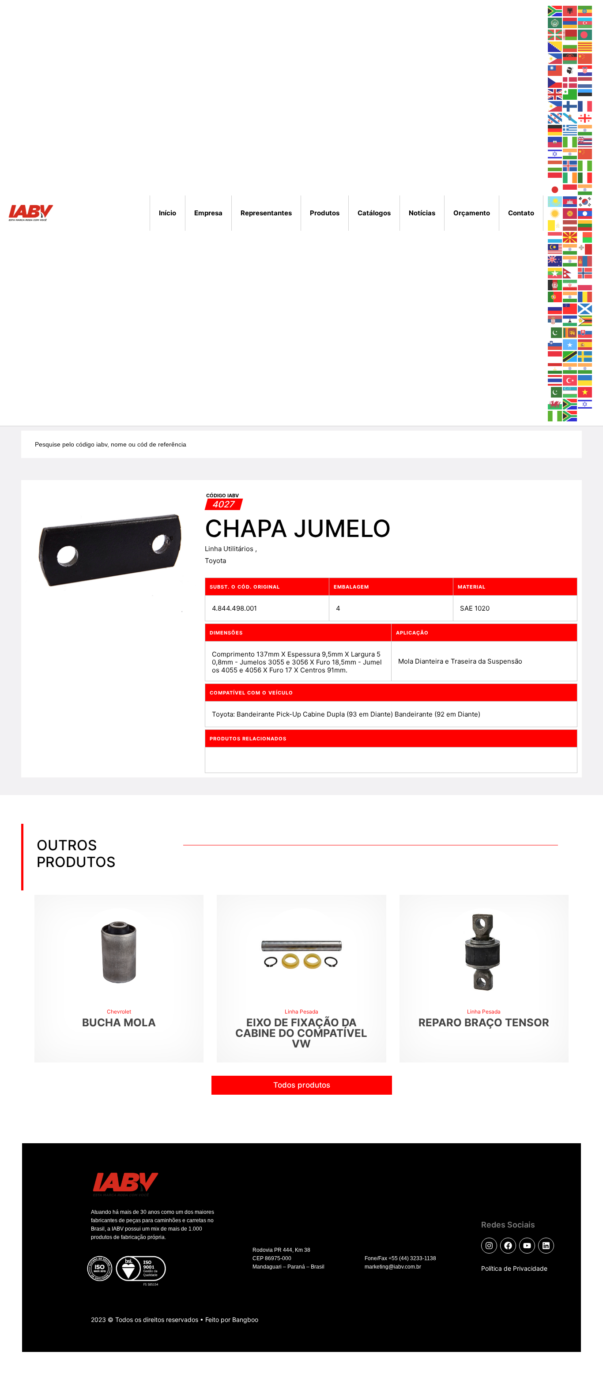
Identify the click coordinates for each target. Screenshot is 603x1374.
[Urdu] (555, 391)
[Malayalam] (570, 248)
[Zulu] (570, 415)
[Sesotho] (570, 320)
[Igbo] (585, 165)
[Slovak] (585, 332)
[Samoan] (570, 308)
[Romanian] (585, 296)
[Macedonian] (570, 237)
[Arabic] (555, 22)
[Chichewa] (570, 58)
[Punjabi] (570, 296)
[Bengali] (585, 34)
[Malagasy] (585, 237)
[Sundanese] (555, 356)
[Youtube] (527, 1246)
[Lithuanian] (585, 225)
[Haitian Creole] (555, 141)
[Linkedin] (546, 1246)
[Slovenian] (555, 344)
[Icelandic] (570, 165)
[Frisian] (555, 117)
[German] (555, 129)
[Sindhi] (555, 332)
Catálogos (374, 213)
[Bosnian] (555, 46)
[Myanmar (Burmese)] (555, 272)
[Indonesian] (555, 177)
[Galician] (570, 117)
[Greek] (570, 129)
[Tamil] (570, 368)
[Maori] (555, 260)
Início (167, 213)
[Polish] (585, 284)
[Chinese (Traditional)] (555, 70)
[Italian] (585, 177)
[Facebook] (508, 1246)
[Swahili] (570, 356)
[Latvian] (570, 225)
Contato (521, 213)
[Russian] (555, 308)
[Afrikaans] (555, 10)
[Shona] (585, 320)
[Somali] (570, 344)
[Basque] (555, 34)
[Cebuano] (555, 58)
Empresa (208, 213)
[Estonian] (585, 94)
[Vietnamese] (585, 391)
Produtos (324, 213)
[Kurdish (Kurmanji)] (555, 213)
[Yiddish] (585, 403)
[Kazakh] (555, 201)
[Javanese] (570, 189)
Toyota (215, 560)
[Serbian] (555, 320)
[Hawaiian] (585, 141)
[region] (115, 1294)
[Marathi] (570, 260)
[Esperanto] (570, 94)
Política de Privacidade (514, 1268)
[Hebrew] (555, 153)
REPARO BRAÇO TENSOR (483, 1022)
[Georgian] (585, 117)
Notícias (422, 213)
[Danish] (570, 82)
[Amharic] (585, 10)
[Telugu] (585, 368)
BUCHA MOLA (119, 1022)
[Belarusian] (570, 34)
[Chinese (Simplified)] (585, 58)
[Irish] (570, 177)
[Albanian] (570, 10)
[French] (585, 105)
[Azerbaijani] (585, 22)
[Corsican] (570, 70)
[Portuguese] (555, 296)
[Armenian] (570, 22)
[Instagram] (489, 1246)
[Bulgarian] (570, 46)
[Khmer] (570, 201)
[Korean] (585, 201)
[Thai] (555, 379)
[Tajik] (555, 368)
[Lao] (585, 213)
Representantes (266, 213)
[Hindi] (570, 153)
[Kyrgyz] (570, 213)
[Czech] (555, 82)
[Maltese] (585, 248)
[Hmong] (585, 153)
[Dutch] (585, 82)
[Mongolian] (585, 260)
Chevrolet (119, 1011)
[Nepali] (570, 272)
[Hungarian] (555, 165)
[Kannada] (585, 189)
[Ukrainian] (585, 379)
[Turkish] (570, 379)
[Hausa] (570, 141)
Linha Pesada (301, 1011)
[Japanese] (555, 189)
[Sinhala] (570, 332)
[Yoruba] (555, 415)
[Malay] (555, 248)
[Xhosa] (570, 403)
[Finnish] (570, 105)
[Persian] (570, 284)
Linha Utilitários (230, 548)
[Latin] (555, 225)
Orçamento (471, 213)
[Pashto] (555, 284)
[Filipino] (555, 105)
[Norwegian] (585, 272)
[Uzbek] (570, 391)
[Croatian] (585, 70)
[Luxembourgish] (555, 237)
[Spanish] (585, 344)
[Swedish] (585, 356)
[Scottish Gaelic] (585, 308)
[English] (555, 94)
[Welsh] (555, 403)
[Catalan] (585, 46)
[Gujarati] (585, 129)
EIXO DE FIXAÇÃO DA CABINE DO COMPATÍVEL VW (301, 1033)
